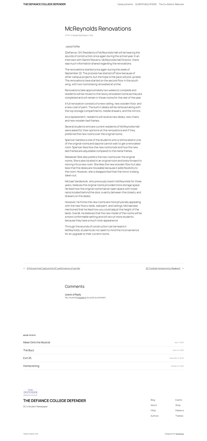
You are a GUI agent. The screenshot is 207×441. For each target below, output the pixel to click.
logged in (81, 297)
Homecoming (31, 365)
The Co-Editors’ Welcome (171, 4)
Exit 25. (27, 358)
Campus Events (125, 4)
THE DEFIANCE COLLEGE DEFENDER (44, 4)
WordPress (180, 434)
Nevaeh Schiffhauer (80, 35)
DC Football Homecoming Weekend (163, 268)
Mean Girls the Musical (36, 342)
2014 (91, 35)
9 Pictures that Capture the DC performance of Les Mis (53, 268)
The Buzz (28, 350)
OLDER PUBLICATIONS (146, 4)
